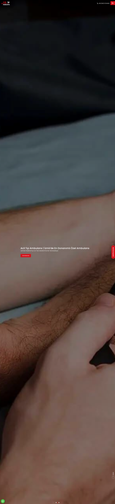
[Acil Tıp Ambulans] (5, 3)
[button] (56, 502)
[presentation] (1, 252)
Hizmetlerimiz (25, 254)
